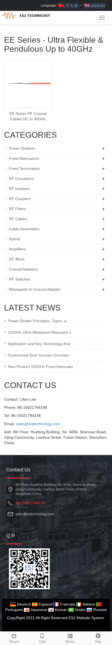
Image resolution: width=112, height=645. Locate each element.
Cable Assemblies (24, 229)
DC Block (17, 259)
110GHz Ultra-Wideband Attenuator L (40, 332)
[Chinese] (68, 5)
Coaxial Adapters (23, 269)
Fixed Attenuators (24, 158)
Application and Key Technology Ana (39, 344)
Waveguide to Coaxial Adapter (35, 289)
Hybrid (14, 239)
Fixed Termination (24, 168)
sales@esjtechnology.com (38, 424)
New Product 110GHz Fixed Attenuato (40, 366)
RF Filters (17, 209)
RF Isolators (19, 188)
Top (98, 641)
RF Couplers (20, 198)
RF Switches (19, 279)
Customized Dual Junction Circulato (38, 355)
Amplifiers (17, 249)
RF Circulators (21, 178)
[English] (94, 5)
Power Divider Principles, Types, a (37, 321)
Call (42, 641)
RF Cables (18, 219)
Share (14, 641)
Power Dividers (22, 148)
